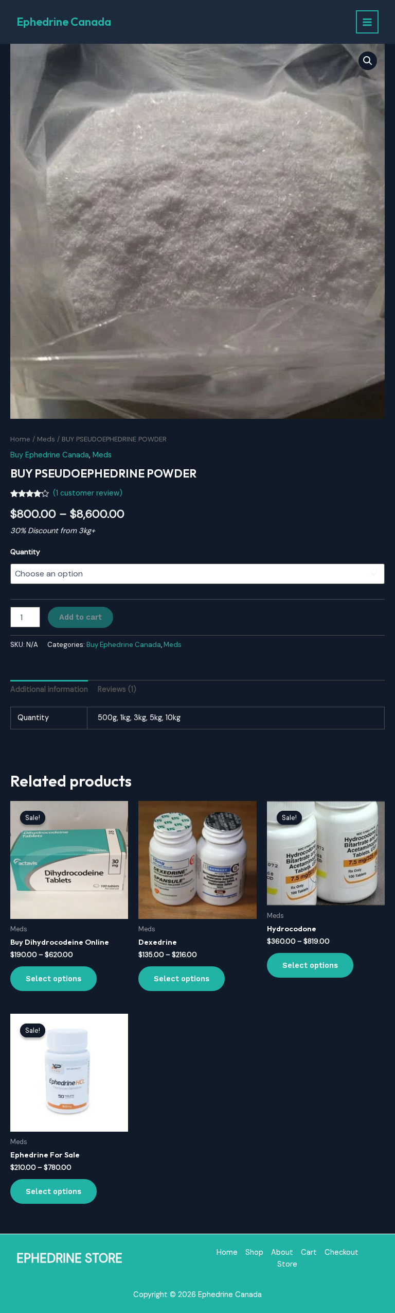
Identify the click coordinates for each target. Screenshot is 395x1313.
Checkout (341, 1252)
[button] (367, 61)
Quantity (25, 551)
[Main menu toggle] (367, 21)
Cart (309, 1252)
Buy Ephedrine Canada (49, 455)
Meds (46, 439)
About (282, 1252)
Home (20, 439)
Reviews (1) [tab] (117, 689)
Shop (254, 1252)
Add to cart (80, 617)
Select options (53, 978)
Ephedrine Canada (63, 21)
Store (287, 1264)
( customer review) (87, 493)
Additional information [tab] (49, 689)
